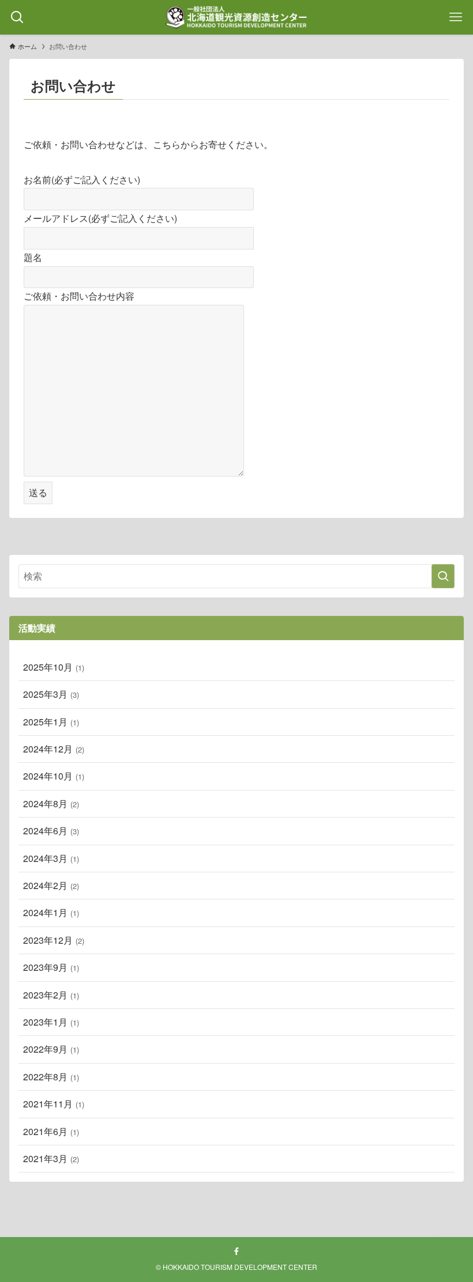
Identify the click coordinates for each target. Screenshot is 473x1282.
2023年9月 (51, 967)
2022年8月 (51, 1076)
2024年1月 (51, 912)
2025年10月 (53, 667)
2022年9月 (51, 1049)
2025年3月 (51, 694)
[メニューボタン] (455, 17)
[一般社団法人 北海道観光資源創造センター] (236, 17)
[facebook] (236, 1251)
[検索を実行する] (443, 576)
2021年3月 (51, 1158)
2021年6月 (51, 1131)
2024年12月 (53, 748)
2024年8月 (51, 803)
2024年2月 (51, 885)
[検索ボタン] (17, 17)
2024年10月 (53, 775)
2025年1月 (51, 721)
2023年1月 (51, 1021)
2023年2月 (51, 994)
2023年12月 (53, 940)
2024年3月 (51, 858)
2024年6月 (51, 830)
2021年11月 (53, 1103)
